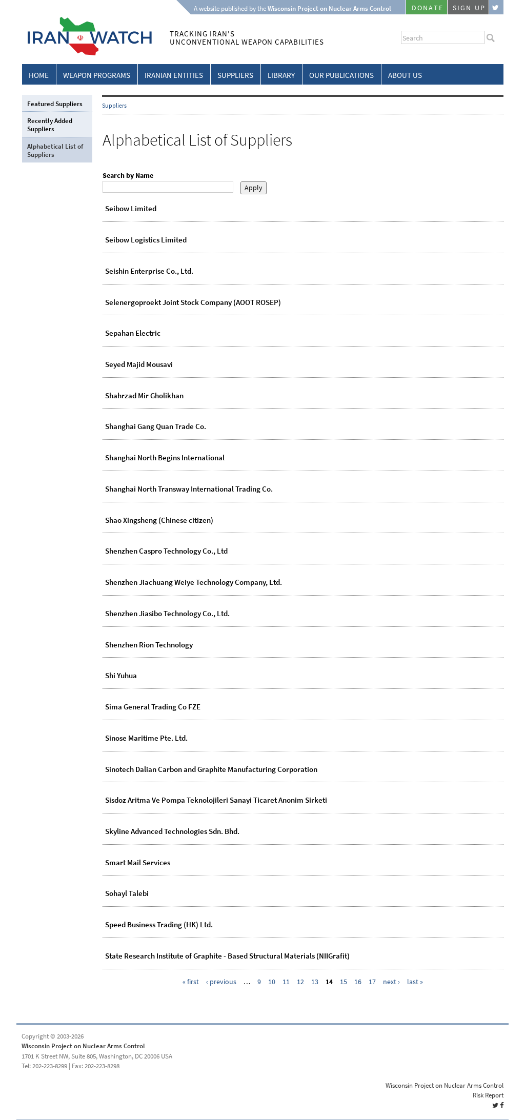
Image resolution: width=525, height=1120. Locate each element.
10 (271, 982)
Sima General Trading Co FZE (152, 707)
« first (191, 982)
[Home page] (87, 53)
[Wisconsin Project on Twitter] (496, 7)
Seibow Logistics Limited (146, 240)
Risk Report (488, 1095)
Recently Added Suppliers (49, 124)
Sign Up (469, 8)
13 (314, 982)
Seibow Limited (130, 208)
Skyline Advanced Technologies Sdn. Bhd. (172, 831)
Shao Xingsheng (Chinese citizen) (159, 520)
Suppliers (235, 75)
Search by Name (128, 175)
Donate (427, 8)
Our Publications (341, 75)
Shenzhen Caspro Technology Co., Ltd (166, 551)
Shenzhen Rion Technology (149, 645)
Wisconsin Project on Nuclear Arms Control (83, 1046)
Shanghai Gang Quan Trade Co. (155, 426)
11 (286, 982)
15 (343, 982)
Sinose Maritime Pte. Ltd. (146, 738)
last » (415, 982)
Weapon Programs (96, 75)
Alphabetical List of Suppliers (55, 150)
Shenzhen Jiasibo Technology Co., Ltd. (167, 613)
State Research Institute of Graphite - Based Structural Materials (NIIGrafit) (227, 956)
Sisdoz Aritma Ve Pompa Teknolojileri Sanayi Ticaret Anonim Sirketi (216, 800)
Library (281, 75)
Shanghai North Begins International (165, 458)
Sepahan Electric (132, 333)
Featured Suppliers (55, 103)
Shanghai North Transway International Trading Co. (189, 489)
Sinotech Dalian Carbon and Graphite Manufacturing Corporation (211, 769)
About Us (405, 75)
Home (39, 75)
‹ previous (221, 982)
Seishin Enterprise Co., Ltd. (149, 271)
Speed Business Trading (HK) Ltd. (159, 925)
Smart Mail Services (137, 863)
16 (357, 982)
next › (391, 982)
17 (372, 982)
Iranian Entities (174, 75)
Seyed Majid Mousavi (139, 364)
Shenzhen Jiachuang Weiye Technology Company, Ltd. (193, 582)
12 (300, 982)
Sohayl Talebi (127, 893)
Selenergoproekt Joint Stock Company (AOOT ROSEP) (193, 302)
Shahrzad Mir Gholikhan (144, 396)
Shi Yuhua (121, 675)
